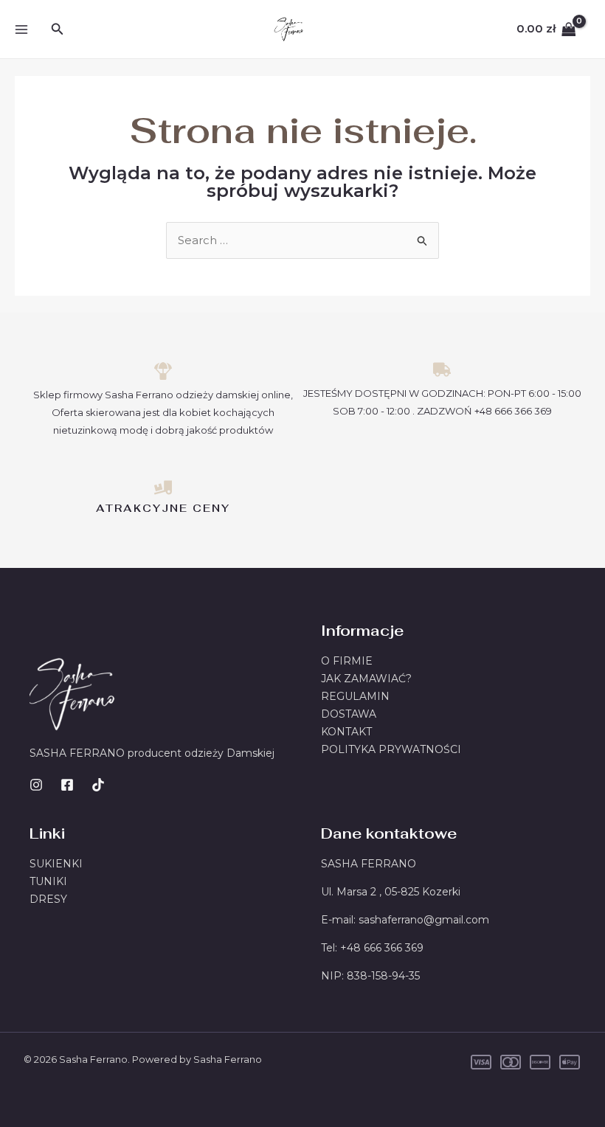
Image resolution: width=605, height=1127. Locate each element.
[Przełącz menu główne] (21, 29)
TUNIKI (48, 881)
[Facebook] (67, 784)
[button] (57, 29)
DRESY (48, 899)
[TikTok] (98, 784)
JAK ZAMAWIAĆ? (366, 678)
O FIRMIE (347, 660)
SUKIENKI (56, 863)
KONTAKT (346, 731)
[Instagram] (36, 784)
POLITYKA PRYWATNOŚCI (391, 749)
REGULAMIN (355, 696)
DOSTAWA (348, 714)
